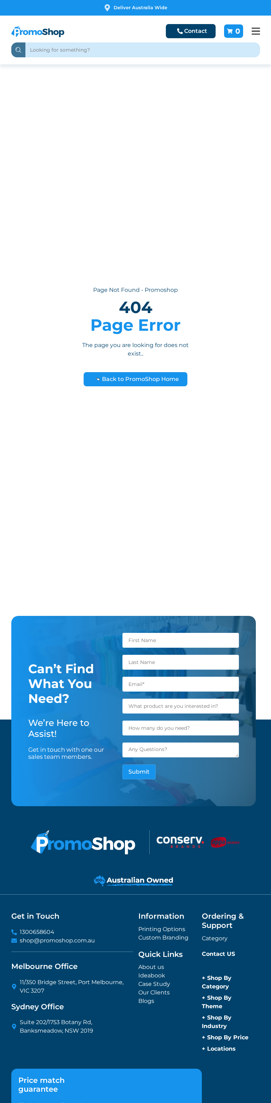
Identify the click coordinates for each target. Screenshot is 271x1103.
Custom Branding (163, 937)
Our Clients (154, 992)
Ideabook (151, 975)
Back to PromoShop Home (140, 379)
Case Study (154, 984)
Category (215, 938)
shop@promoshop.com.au (57, 940)
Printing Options (161, 929)
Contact (195, 31)
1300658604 (37, 932)
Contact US (218, 954)
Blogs (146, 1001)
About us (151, 967)
